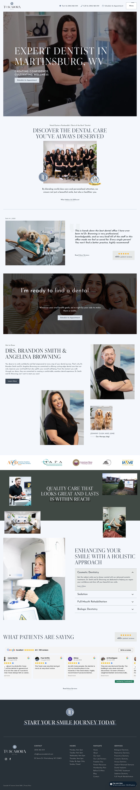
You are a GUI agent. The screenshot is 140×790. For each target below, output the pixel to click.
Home (95, 750)
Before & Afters (99, 771)
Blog (95, 773)
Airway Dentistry (120, 762)
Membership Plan (99, 768)
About (95, 753)
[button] (131, 5)
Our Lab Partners (99, 759)
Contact (96, 776)
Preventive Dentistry (121, 756)
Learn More (12, 381)
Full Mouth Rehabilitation (123, 776)
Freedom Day (98, 762)
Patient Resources (99, 765)
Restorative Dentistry (121, 753)
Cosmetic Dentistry (121, 759)
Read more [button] (11, 676)
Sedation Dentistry (121, 773)
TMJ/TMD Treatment (122, 771)
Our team (97, 756)
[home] (12, 6)
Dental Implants (120, 768)
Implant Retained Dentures (124, 765)
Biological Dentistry (121, 750)
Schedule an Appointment (27, 80)
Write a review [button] (125, 650)
